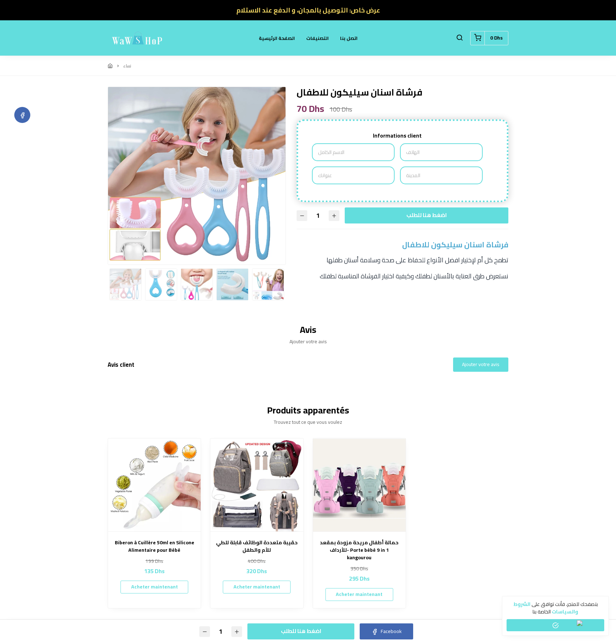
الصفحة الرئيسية (277, 38)
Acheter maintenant (154, 586)
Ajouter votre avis (480, 364)
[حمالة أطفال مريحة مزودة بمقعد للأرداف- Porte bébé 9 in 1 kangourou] (359, 484)
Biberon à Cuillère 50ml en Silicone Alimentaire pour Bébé (154, 546)
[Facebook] (22, 115)
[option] (197, 175)
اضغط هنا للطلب (426, 215)
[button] (459, 38)
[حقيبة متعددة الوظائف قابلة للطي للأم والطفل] (256, 484)
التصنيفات (317, 38)
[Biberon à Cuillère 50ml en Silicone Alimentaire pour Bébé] (154, 484)
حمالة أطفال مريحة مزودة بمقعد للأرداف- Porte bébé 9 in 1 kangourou (359, 550)
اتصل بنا (349, 38)
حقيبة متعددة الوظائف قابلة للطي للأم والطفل (257, 546)
